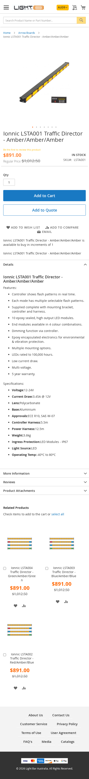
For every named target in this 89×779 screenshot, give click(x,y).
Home (7, 32)
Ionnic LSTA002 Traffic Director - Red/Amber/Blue (22, 658)
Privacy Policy (67, 724)
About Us (36, 715)
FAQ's (27, 741)
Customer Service (33, 724)
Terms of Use (31, 733)
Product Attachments (19, 491)
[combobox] (44, 20)
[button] (63, 7)
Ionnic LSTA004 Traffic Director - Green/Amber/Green (22, 574)
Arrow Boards (27, 32)
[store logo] (28, 7)
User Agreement (63, 733)
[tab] (44, 264)
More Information (16, 473)
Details (8, 264)
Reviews (9, 482)
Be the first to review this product (22, 149)
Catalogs (67, 741)
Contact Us (60, 715)
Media (46, 741)
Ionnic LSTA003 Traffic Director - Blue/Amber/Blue (63, 572)
